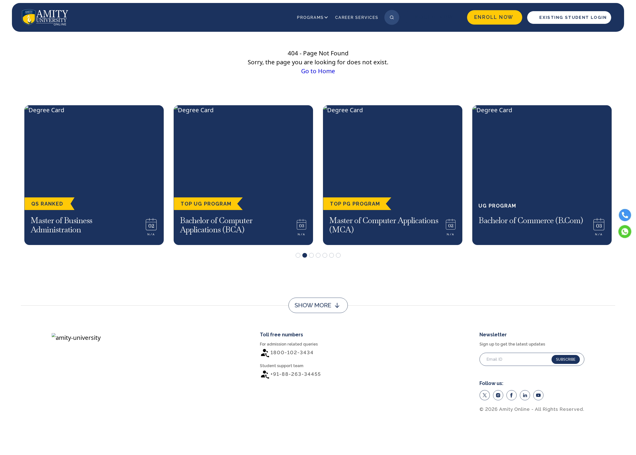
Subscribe (565, 359)
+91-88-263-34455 (296, 374)
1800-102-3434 (292, 352)
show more (313, 305)
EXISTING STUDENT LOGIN (573, 17)
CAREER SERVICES (356, 17)
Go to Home (318, 71)
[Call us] (625, 215)
